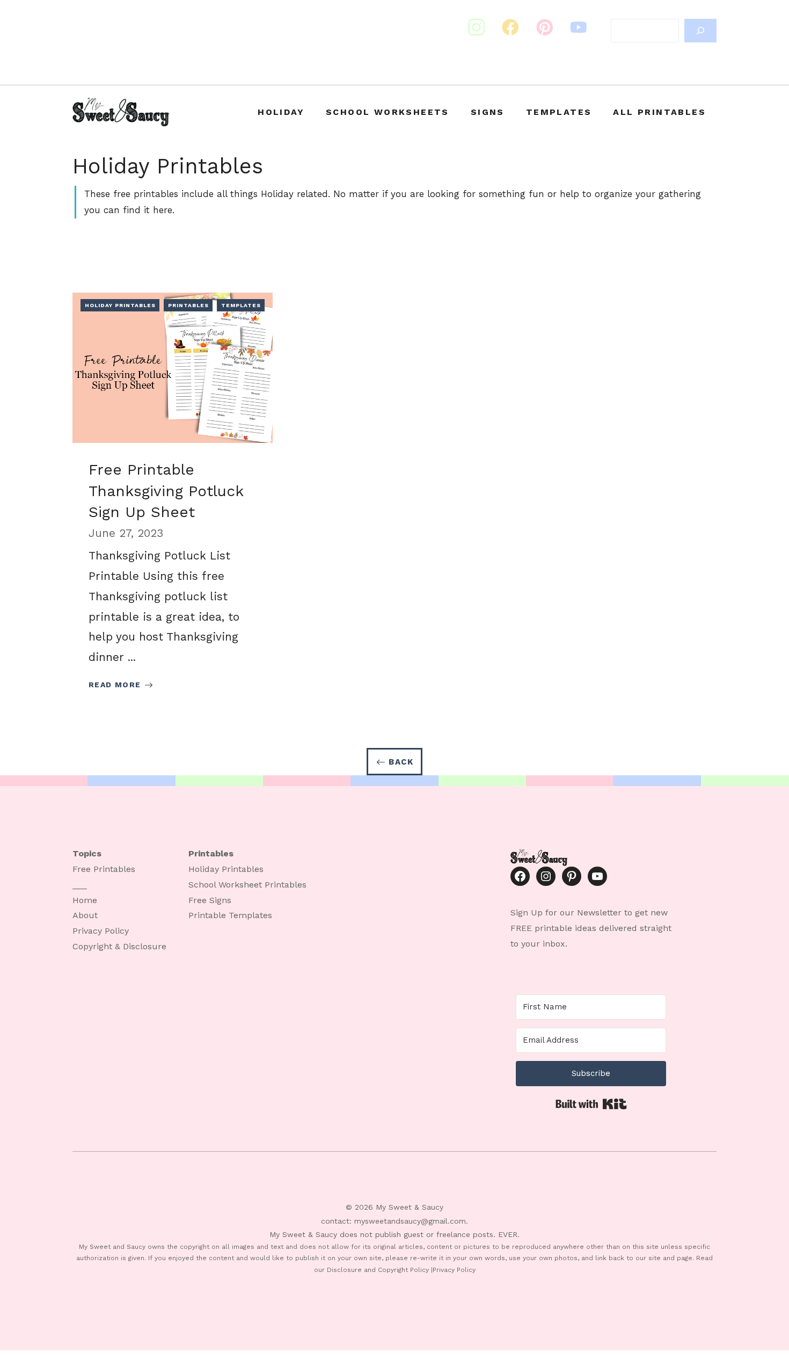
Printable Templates (230, 915)
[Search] (700, 30)
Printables (188, 305)
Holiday (281, 112)
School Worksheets (387, 112)
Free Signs (209, 900)
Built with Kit (591, 1104)
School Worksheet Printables (247, 884)
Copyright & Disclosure (119, 946)
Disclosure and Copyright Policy (378, 1270)
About (85, 915)
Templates (559, 112)
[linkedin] (578, 27)
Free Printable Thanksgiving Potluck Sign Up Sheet (166, 490)
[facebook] (544, 27)
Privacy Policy (100, 931)
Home (84, 900)
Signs (488, 112)
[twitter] (510, 27)
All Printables (659, 112)
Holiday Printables (120, 305)
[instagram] (476, 27)
